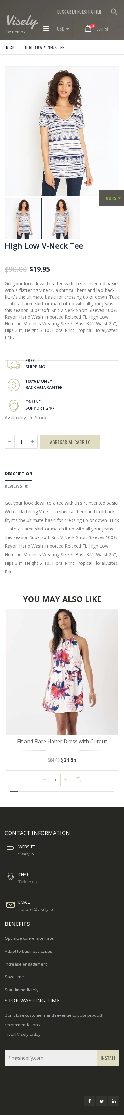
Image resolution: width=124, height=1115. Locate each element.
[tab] (18, 474)
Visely (21, 20)
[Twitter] (101, 1101)
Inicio (10, 47)
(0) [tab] (16, 486)
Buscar (114, 12)
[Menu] (46, 28)
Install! (109, 1058)
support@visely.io (35, 909)
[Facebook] (89, 1101)
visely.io (26, 854)
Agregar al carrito (70, 442)
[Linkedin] (113, 1101)
